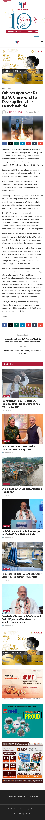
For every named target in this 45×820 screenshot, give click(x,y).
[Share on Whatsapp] (16, 143)
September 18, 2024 (33, 112)
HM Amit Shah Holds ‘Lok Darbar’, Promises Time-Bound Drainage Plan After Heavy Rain (21, 404)
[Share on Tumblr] (34, 143)
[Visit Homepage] (21, 42)
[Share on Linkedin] (22, 143)
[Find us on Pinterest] (26, 813)
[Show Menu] (42, 42)
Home (4, 88)
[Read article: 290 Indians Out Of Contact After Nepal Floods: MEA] (22, 471)
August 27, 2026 (8, 410)
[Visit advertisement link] (22, 18)
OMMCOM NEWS (15, 112)
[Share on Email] (40, 143)
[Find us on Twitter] (17, 813)
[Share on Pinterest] (28, 143)
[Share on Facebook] (4, 143)
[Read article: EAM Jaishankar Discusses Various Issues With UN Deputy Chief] (22, 429)
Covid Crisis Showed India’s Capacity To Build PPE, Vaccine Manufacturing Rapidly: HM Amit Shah (22, 619)
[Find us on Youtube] (20, 813)
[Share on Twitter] (10, 143)
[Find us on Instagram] (23, 813)
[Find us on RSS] (29, 813)
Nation (10, 88)
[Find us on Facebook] (14, 813)
